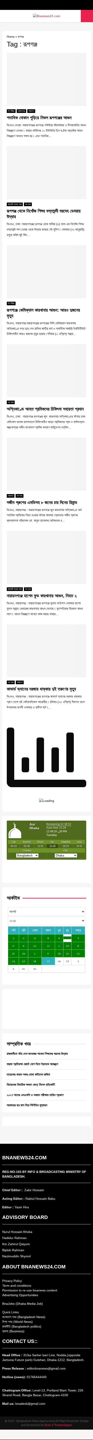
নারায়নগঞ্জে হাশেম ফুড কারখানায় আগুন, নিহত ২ (42, 595)
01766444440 (36, 1377)
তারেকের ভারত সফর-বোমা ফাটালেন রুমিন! (28, 1074)
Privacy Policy (12, 1281)
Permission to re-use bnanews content (29, 1290)
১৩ (67, 946)
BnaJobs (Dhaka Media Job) (22, 1303)
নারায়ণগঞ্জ (21, 111)
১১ (48, 946)
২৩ (23, 961)
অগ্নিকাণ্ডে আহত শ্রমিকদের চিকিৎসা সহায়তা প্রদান (45, 408)
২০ (67, 953)
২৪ (34, 961)
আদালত (10, 496)
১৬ (23, 953)
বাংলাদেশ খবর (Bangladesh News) (23, 1317)
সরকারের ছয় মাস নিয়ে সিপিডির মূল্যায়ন (27, 1105)
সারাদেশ (31, 111)
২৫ (48, 961)
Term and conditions (16, 1285)
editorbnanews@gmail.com (46, 1368)
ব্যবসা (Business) (13, 1331)
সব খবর (28, 204)
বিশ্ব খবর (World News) (17, 1321)
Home (10, 36)
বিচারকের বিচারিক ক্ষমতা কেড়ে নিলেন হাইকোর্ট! (31, 1084)
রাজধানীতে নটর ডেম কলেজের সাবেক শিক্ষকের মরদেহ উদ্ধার (37, 1053)
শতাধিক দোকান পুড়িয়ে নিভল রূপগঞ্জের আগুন (39, 117)
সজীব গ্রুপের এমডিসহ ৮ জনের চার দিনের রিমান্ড (42, 502)
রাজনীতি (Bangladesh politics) (21, 1326)
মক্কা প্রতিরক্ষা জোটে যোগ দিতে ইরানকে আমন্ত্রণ (32, 1064)
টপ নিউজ (11, 111)
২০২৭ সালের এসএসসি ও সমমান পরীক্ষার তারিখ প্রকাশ (35, 1095)
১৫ (13, 953)
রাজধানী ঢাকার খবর (15, 204)
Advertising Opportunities (20, 1295)
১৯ (59, 953)
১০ (34, 946)
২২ (13, 961)
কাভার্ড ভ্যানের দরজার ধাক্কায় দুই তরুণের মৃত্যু (41, 688)
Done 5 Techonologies (58, 1425)
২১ (78, 953)
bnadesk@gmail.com (29, 1403)
